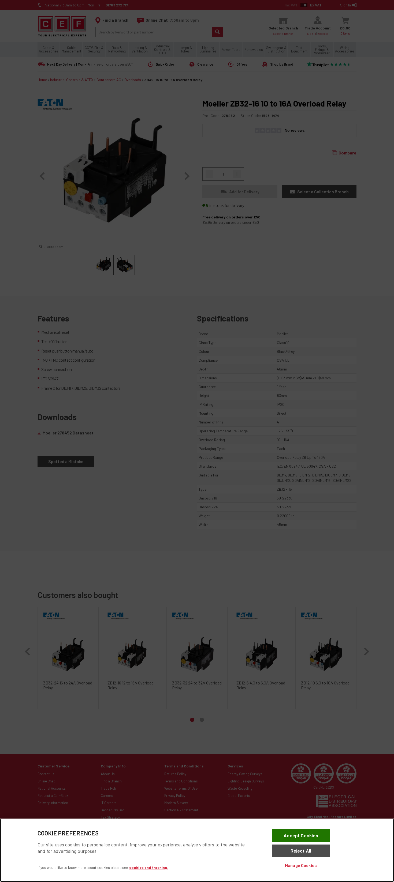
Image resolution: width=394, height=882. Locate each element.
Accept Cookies (301, 835)
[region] (197, 850)
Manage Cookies (301, 865)
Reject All (301, 851)
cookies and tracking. (148, 867)
